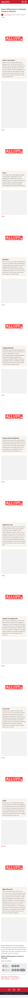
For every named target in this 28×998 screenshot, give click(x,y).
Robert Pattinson (5, 977)
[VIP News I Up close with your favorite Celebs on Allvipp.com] (11, 2)
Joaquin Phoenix (20, 532)
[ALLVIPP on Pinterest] (18, 989)
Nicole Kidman (15, 902)
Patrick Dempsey (20, 443)
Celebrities (5, 5)
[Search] (22, 2)
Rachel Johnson (8, 14)
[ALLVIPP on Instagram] (14, 989)
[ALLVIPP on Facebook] (9, 989)
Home (2, 5)
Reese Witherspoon (7, 261)
